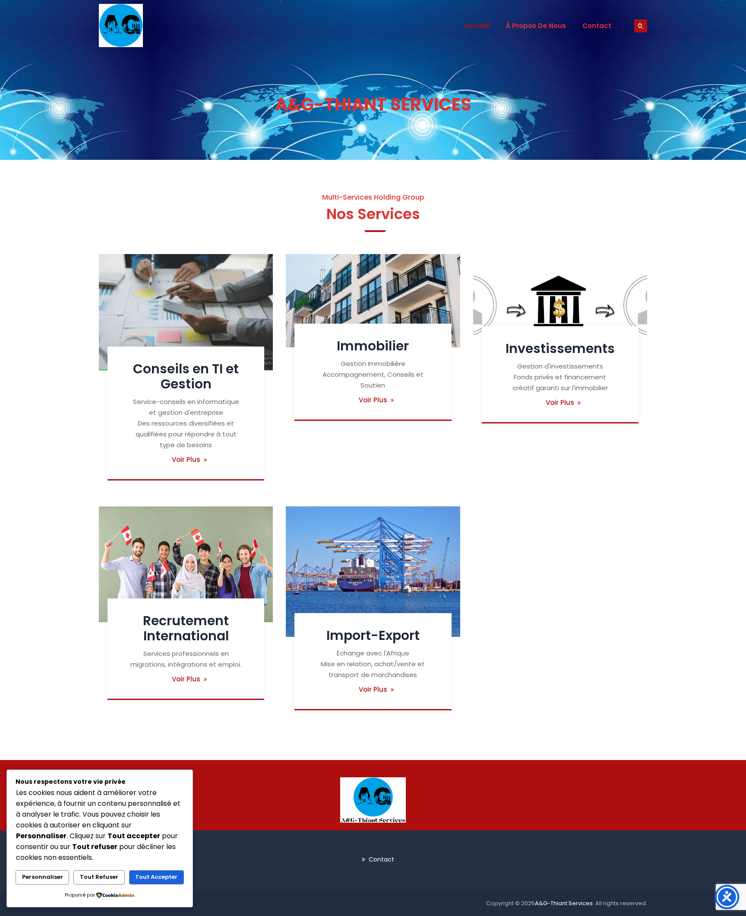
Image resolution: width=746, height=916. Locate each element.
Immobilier (373, 346)
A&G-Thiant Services (564, 903)
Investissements (560, 348)
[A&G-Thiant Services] (121, 25)
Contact (596, 25)
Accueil (476, 25)
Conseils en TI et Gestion (186, 376)
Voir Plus (186, 459)
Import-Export (373, 635)
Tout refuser (99, 877)
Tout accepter (156, 877)
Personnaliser (42, 877)
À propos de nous (536, 25)
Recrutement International (186, 628)
